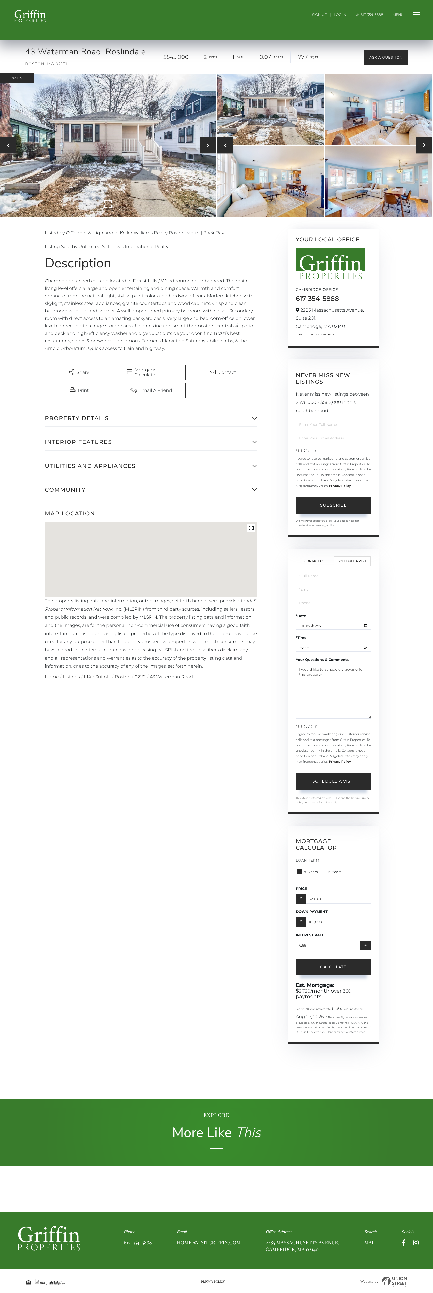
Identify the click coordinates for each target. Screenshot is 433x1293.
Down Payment (312, 911)
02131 (140, 677)
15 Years (334, 872)
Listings (71, 677)
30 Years (310, 872)
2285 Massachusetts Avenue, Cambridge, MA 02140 (302, 1246)
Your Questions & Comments (322, 659)
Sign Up (319, 14)
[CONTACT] (386, 57)
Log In (340, 14)
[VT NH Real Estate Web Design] (383, 1282)
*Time (301, 637)
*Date (301, 616)
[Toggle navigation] (406, 14)
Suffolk (103, 677)
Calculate (333, 967)
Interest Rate (310, 935)
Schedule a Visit (352, 561)
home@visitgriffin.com (209, 1242)
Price (301, 888)
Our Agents (325, 334)
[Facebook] (404, 1242)
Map (369, 1242)
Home (52, 677)
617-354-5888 (371, 14)
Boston (123, 677)
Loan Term (308, 860)
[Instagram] (416, 1242)
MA (87, 677)
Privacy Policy (340, 486)
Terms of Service (319, 802)
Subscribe (333, 505)
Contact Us (305, 334)
